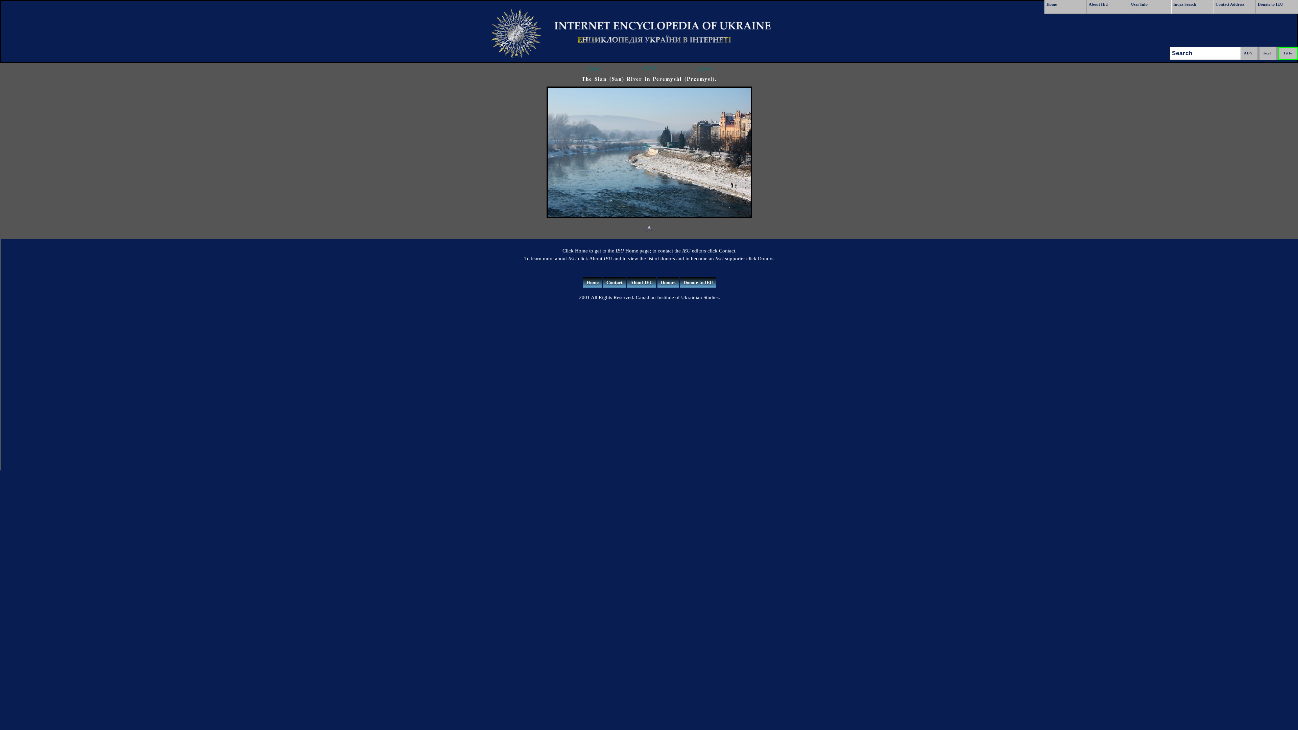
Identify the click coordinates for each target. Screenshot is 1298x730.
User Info (1139, 4)
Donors (668, 282)
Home (1052, 4)
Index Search (1184, 4)
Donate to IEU (1270, 4)
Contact (614, 282)
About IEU (1098, 4)
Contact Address (1230, 4)
